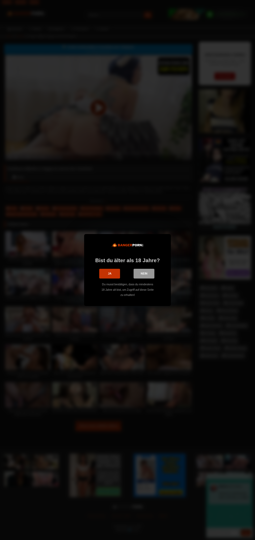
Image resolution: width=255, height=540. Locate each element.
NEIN (144, 273)
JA (110, 273)
